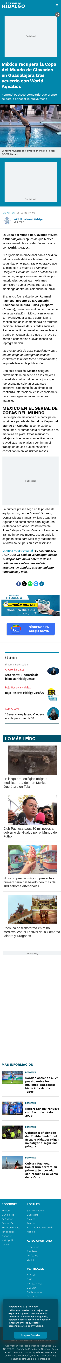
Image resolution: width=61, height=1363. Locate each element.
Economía (7, 1223)
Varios (30, 1259)
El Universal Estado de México (40, 1229)
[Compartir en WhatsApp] (30, 583)
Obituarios (33, 1296)
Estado (6, 1210)
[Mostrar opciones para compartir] (57, 14)
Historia (13, 1340)
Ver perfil (20, 222)
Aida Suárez (12, 709)
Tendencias (8, 1231)
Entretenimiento (11, 1227)
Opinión (11, 657)
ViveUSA (32, 1288)
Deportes (9, 212)
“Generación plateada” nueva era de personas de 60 (24, 716)
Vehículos (32, 1255)
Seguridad (7, 1219)
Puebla (31, 1223)
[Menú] (57, 5)
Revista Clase (34, 1283)
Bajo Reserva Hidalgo (18, 687)
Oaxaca (31, 1219)
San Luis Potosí (36, 1210)
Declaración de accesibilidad (36, 1340)
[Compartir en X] (24, 583)
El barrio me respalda (16, 664)
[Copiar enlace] (41, 583)
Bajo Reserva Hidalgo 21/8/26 (24, 693)
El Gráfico (32, 1275)
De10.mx (32, 1279)
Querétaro (32, 1214)
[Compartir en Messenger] (36, 583)
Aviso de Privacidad (32, 1326)
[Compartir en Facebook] (18, 583)
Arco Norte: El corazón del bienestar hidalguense (22, 677)
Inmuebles (33, 1247)
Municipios (8, 1214)
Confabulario (34, 1292)
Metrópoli (7, 1240)
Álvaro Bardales (14, 669)
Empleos (32, 1251)
